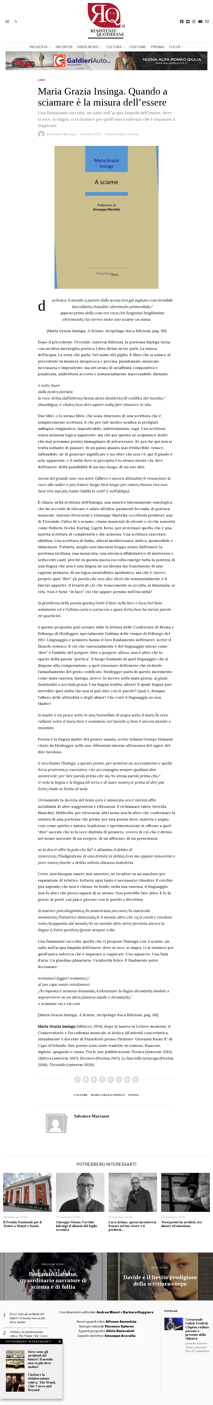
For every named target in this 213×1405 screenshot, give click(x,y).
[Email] (207, 21)
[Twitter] (188, 21)
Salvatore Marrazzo (63, 134)
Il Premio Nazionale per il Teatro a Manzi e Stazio (22, 1224)
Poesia (134, 1094)
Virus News (87, 47)
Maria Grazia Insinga (108, 1094)
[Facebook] (182, 21)
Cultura (114, 47)
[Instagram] (194, 21)
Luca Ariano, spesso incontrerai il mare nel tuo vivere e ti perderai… (132, 1226)
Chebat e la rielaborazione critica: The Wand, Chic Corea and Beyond (42, 1382)
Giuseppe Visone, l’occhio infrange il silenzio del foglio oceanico (76, 1226)
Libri (41, 80)
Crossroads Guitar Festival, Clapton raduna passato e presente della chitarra (197, 1328)
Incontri (64, 47)
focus (174, 47)
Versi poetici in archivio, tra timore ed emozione (181, 1224)
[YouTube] (200, 21)
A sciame (81, 1094)
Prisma (157, 47)
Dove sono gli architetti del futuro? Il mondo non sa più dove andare (40, 1359)
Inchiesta (39, 47)
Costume (138, 47)
